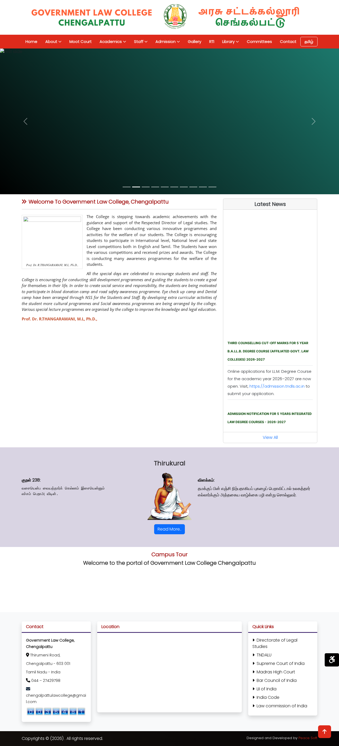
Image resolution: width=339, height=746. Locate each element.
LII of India (266, 689)
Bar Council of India (277, 680)
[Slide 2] (136, 187)
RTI (211, 41)
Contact (288, 41)
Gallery (194, 41)
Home (31, 41)
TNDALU (264, 655)
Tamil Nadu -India (43, 672)
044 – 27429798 (45, 680)
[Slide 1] (127, 187)
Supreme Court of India (281, 663)
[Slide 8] (193, 187)
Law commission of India (282, 706)
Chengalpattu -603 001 (48, 663)
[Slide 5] (165, 187)
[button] (25, 121)
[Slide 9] (203, 187)
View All (270, 437)
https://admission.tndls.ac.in (277, 376)
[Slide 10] (212, 187)
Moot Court (80, 41)
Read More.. (169, 529)
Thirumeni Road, (45, 655)
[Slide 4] (155, 187)
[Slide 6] (174, 187)
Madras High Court (276, 672)
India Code (268, 697)
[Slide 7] (184, 187)
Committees (259, 41)
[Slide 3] (146, 187)
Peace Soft (307, 737)
